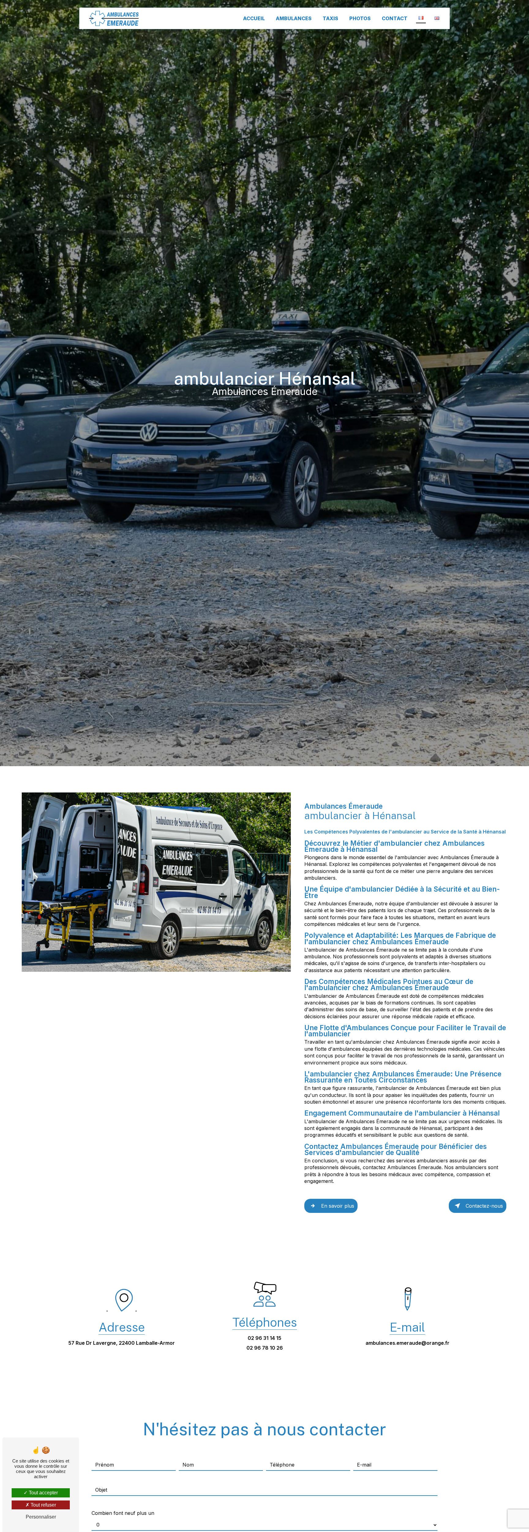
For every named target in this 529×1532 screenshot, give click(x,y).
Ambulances (294, 18)
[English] (437, 18)
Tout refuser (42, 1505)
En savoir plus (337, 1206)
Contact (394, 18)
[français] (421, 18)
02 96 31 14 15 (264, 1338)
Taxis (330, 18)
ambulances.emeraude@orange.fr (407, 1343)
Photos (360, 18)
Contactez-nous (484, 1206)
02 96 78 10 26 (264, 1348)
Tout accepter (43, 1492)
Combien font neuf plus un (123, 1513)
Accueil (254, 18)
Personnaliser (41, 1516)
